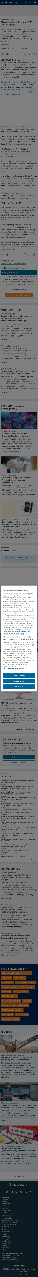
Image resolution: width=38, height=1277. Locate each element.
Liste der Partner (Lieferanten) (13, 668)
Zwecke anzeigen (19, 676)
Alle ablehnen (19, 681)
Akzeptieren (19, 687)
